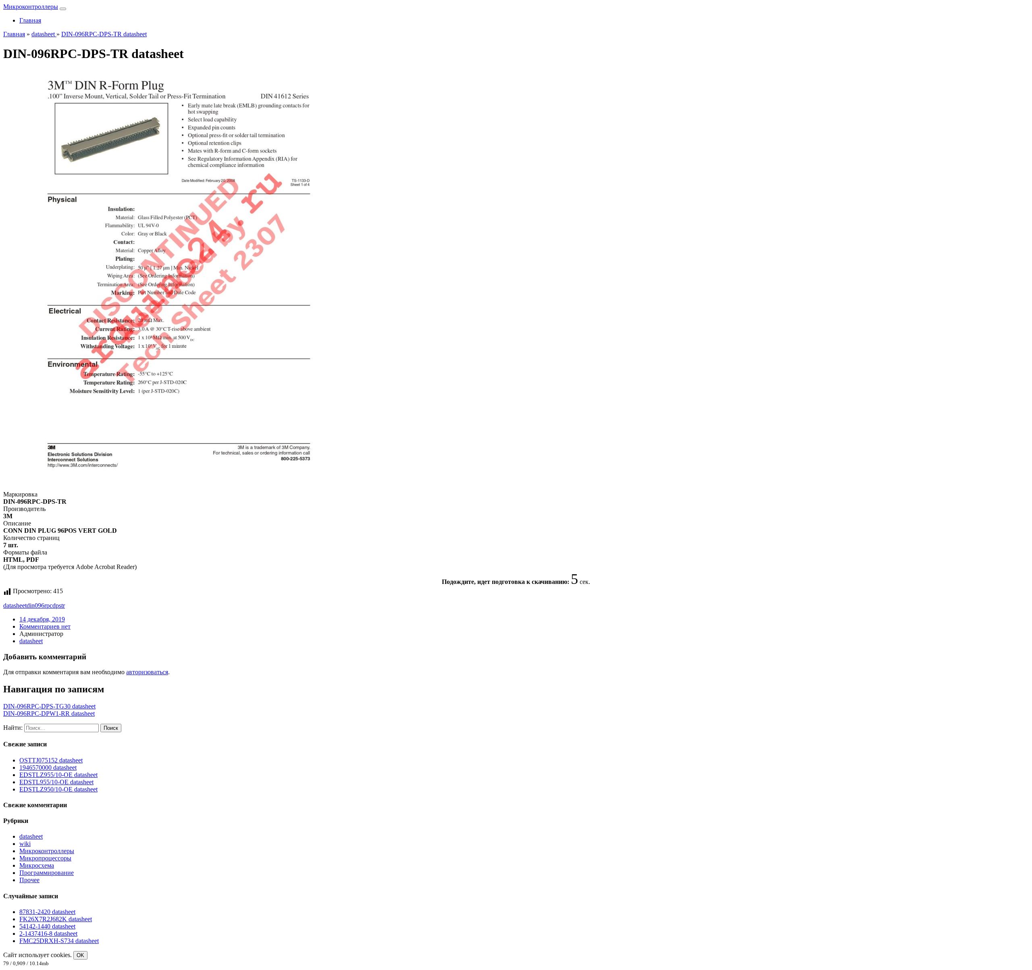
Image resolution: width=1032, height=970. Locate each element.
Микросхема (36, 865)
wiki (25, 843)
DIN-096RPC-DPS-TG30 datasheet (49, 706)
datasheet (15, 605)
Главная (30, 20)
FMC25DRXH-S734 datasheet (59, 940)
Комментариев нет (45, 626)
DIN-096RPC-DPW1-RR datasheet (49, 713)
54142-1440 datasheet (47, 926)
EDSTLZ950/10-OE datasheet (58, 789)
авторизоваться (147, 672)
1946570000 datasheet (48, 767)
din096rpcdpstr (46, 605)
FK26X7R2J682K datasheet (55, 919)
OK (80, 955)
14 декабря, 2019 (42, 619)
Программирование (46, 872)
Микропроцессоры (45, 858)
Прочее (29, 880)
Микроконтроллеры (30, 6)
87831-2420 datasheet (47, 911)
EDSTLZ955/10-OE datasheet (58, 774)
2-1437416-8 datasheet (48, 933)
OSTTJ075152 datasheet (51, 760)
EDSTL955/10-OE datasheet (56, 782)
